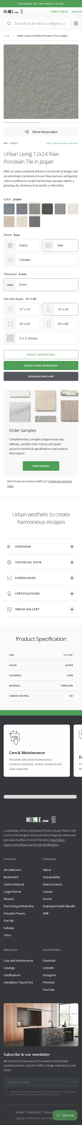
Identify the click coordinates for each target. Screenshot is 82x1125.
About (47, 870)
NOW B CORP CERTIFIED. (41, 3)
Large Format (12, 892)
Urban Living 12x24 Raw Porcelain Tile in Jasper (42, 35)
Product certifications (41, 354)
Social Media (51, 949)
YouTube (48, 990)
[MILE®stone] (13, 11)
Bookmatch (11, 877)
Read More (57, 840)
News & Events (52, 884)
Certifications (12, 975)
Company (49, 859)
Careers (48, 892)
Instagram (49, 975)
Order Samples (41, 466)
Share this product (44, 132)
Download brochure (41, 376)
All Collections (12, 870)
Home (7, 35)
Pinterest (48, 982)
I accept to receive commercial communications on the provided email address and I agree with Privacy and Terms (43, 1093)
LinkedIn (48, 968)
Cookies (20, 1111)
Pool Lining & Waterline (19, 906)
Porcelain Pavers (14, 913)
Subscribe (73, 1082)
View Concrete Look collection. (62, 143)
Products (10, 859)
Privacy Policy (33, 1111)
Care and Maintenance (18, 960)
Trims (7, 935)
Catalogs (9, 968)
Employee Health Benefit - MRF (59, 909)
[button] (5, 3)
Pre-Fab (9, 921)
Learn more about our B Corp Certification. (31, 845)
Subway (9, 928)
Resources (10, 949)
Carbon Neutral (14, 884)
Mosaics (9, 899)
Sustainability (51, 877)
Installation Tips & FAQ (18, 982)
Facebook (49, 960)
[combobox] (37, 23)
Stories (47, 899)
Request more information (41, 365)
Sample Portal (59, 11)
